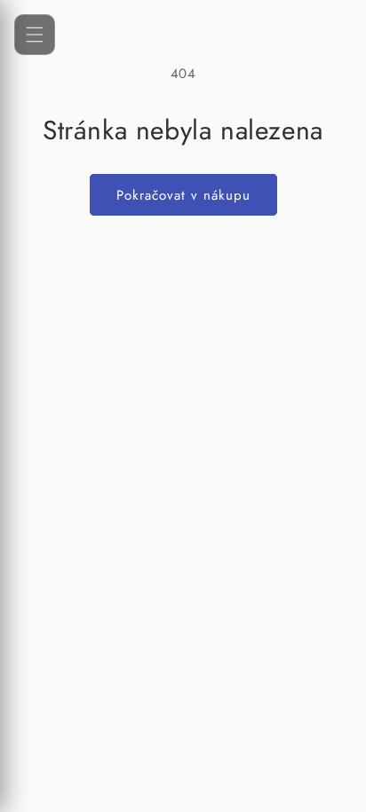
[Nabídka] (34, 34)
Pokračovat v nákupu (183, 195)
